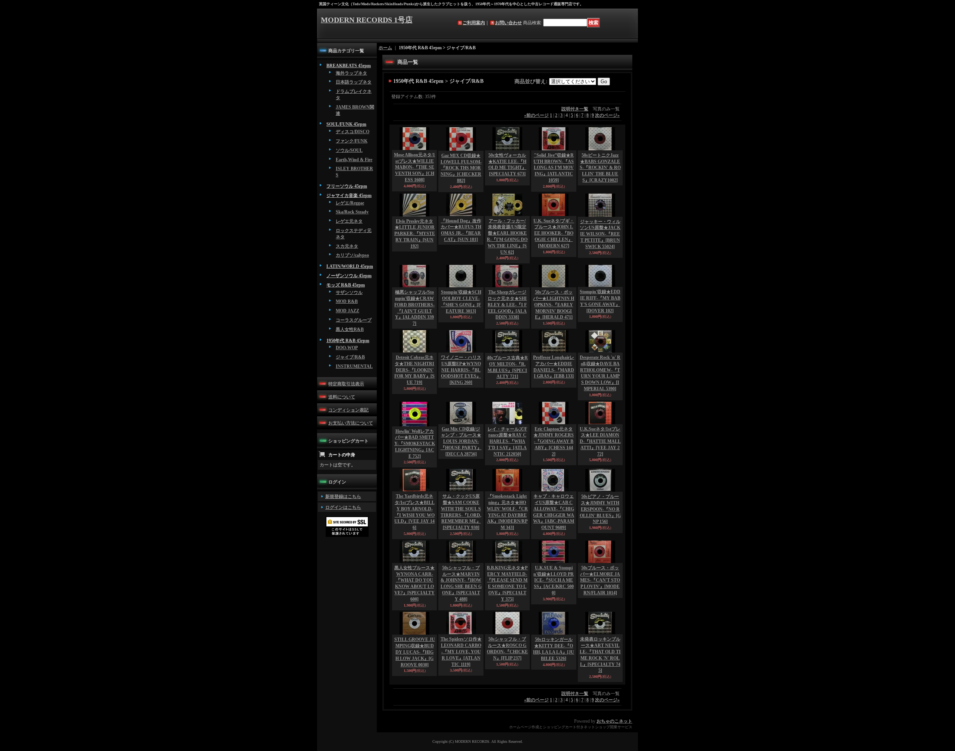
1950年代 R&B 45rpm (347, 340)
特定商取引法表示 (346, 384)
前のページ (536, 115)
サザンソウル (349, 292)
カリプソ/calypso (352, 255)
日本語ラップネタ (354, 82)
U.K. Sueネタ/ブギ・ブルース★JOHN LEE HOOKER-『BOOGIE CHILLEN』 (553, 233)
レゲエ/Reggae (350, 203)
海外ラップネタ (351, 73)
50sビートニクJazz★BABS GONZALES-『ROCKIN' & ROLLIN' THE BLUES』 (600, 168)
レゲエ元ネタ (349, 221)
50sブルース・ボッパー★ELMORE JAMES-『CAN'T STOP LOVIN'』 (600, 580)
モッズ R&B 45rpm (345, 285)
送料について (341, 397)
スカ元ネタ (347, 246)
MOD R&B (347, 301)
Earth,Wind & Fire (354, 159)
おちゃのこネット (614, 721)
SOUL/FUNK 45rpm (346, 124)
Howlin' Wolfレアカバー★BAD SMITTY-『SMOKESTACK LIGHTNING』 (414, 444)
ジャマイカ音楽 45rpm (349, 195)
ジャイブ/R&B (350, 357)
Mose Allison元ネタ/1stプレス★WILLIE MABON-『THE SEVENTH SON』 (414, 167)
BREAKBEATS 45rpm (348, 65)
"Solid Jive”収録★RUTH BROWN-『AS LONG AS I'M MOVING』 (553, 168)
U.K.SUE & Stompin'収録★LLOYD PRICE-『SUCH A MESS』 (553, 580)
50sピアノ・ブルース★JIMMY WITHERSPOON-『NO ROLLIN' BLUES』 (600, 509)
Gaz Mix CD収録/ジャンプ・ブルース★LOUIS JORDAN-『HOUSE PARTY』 (461, 441)
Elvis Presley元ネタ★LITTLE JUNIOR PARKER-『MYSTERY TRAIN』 (414, 234)
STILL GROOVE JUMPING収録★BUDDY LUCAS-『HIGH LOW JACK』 (414, 652)
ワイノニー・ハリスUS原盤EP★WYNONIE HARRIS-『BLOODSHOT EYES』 (461, 370)
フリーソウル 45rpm (346, 186)
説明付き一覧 (574, 109)
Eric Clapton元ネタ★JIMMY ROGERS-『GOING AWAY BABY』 (553, 441)
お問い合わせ (508, 22)
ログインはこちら (343, 507)
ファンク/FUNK (351, 141)
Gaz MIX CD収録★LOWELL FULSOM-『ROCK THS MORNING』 (461, 168)
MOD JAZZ (347, 310)
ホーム (385, 47)
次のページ (607, 115)
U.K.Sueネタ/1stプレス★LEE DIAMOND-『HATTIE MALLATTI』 (600, 441)
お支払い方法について (350, 423)
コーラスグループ (354, 320)
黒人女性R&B (350, 329)
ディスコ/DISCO (352, 131)
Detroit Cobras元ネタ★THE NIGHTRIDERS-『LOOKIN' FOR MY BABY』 (414, 370)
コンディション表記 (348, 410)
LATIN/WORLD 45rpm (349, 266)
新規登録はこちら (343, 496)
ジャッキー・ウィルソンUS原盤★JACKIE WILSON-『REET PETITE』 (600, 234)
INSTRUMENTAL (354, 366)
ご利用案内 (474, 22)
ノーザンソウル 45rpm (349, 275)
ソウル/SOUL (349, 150)
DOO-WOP (347, 347)
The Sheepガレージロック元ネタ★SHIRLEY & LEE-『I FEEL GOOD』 (507, 305)
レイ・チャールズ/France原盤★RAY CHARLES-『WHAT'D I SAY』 (507, 441)
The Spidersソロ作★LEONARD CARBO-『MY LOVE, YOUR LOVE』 (461, 651)
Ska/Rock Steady (352, 212)
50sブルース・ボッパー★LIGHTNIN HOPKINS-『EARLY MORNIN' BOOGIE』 (553, 305)
